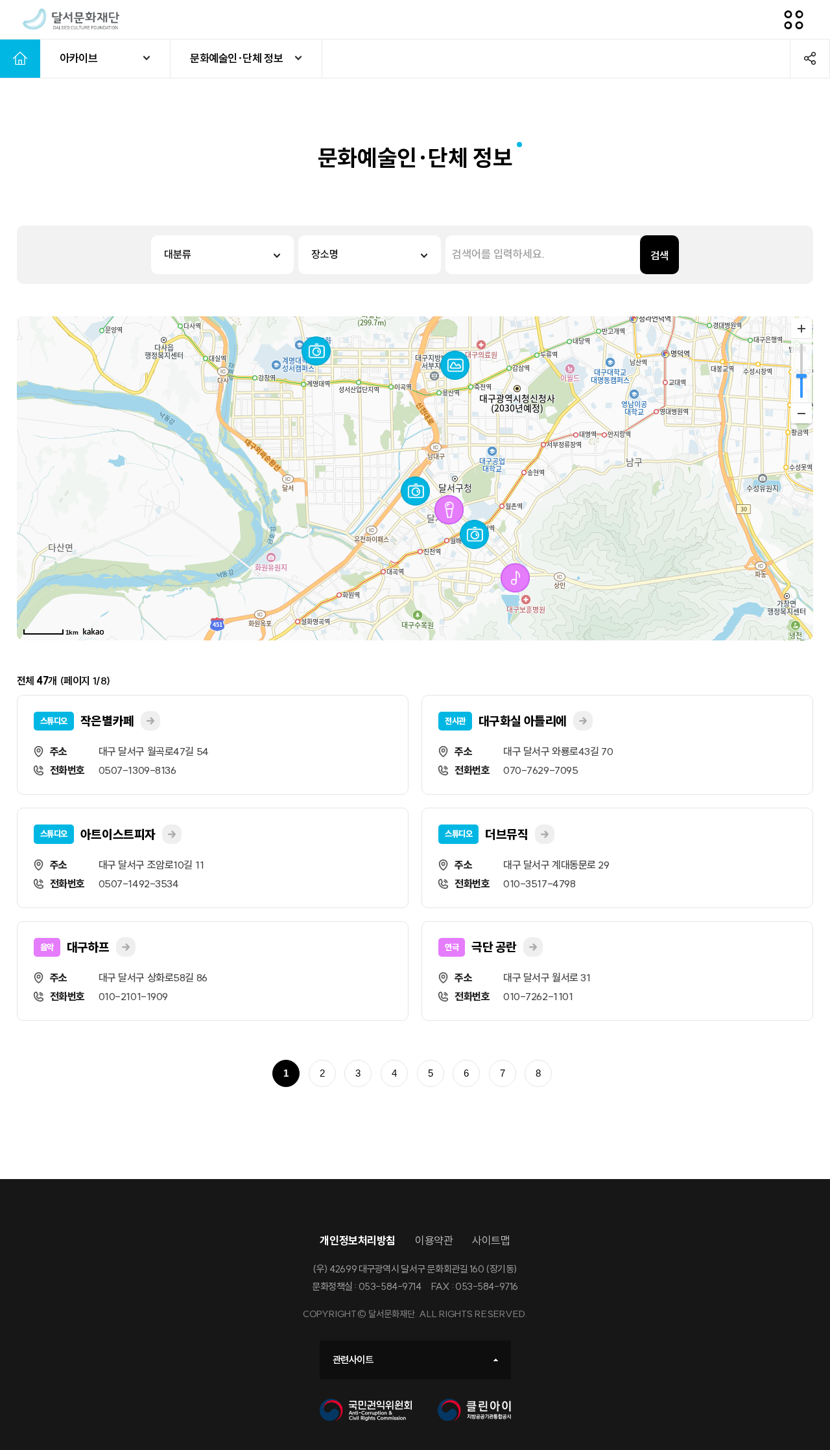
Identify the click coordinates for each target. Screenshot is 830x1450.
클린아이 (474, 1410)
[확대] (801, 328)
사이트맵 (491, 1240)
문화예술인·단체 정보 (236, 58)
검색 (659, 255)
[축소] (801, 413)
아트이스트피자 (118, 834)
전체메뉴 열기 (793, 19)
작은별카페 (107, 721)
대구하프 (88, 947)
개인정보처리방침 (358, 1240)
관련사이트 (353, 1359)
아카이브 (78, 58)
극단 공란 (494, 947)
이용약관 (434, 1240)
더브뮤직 (506, 834)
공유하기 (809, 58)
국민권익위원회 (366, 1410)
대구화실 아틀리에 (523, 721)
